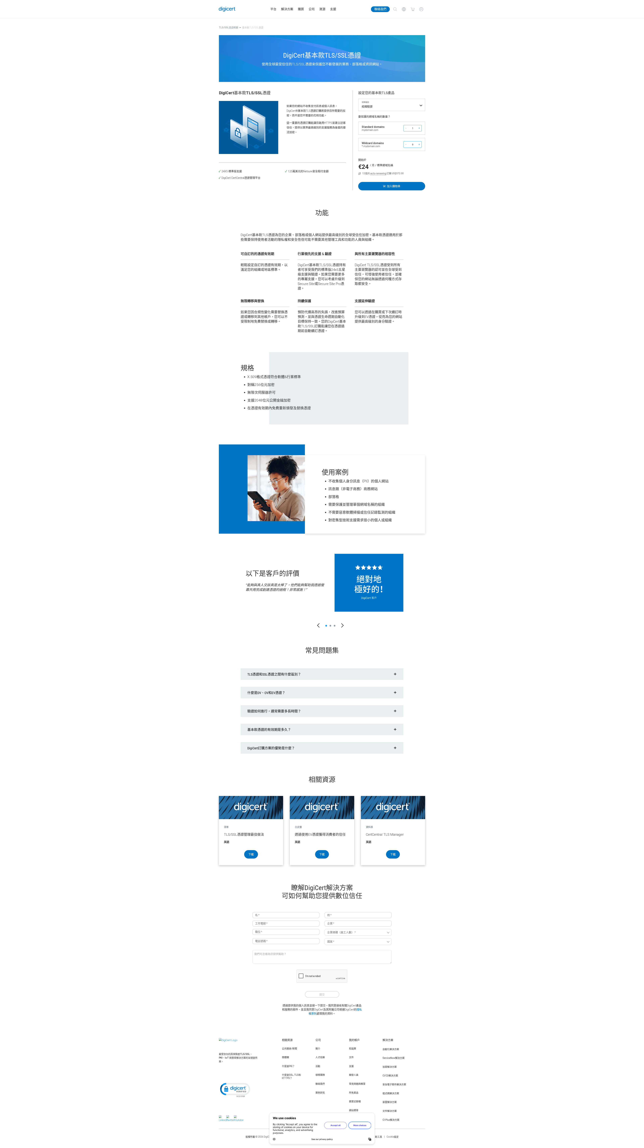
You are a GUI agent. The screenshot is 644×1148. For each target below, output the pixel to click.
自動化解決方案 (391, 1049)
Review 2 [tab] (330, 626)
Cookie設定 (393, 1137)
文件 (351, 1057)
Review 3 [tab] (334, 626)
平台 (273, 9)
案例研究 (320, 1092)
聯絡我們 (380, 9)
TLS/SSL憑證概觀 (228, 27)
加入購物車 (393, 186)
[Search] (395, 9)
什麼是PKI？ (288, 1066)
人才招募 (320, 1057)
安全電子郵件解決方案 (394, 1084)
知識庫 (352, 1048)
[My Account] (421, 9)
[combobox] (391, 107)
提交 (322, 994)
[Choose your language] (404, 9)
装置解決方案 (390, 1102)
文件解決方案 (390, 1110)
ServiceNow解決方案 (394, 1057)
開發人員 (353, 1074)
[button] (318, 626)
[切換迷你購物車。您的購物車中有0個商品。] (413, 9)
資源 (322, 9)
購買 (301, 9)
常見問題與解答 (357, 1083)
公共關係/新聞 (289, 1048)
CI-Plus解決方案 (391, 1119)
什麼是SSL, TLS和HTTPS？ (291, 1076)
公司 (312, 9)
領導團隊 (320, 1074)
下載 (251, 854)
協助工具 (377, 1137)
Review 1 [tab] (326, 626)
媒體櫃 (285, 1057)
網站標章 (353, 1110)
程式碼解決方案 (391, 1093)
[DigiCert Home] (227, 9)
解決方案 (287, 9)
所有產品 (353, 1092)
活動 (317, 1066)
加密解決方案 (390, 1066)
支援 (333, 9)
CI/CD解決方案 (390, 1075)
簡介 (317, 1048)
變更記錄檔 (355, 1101)
